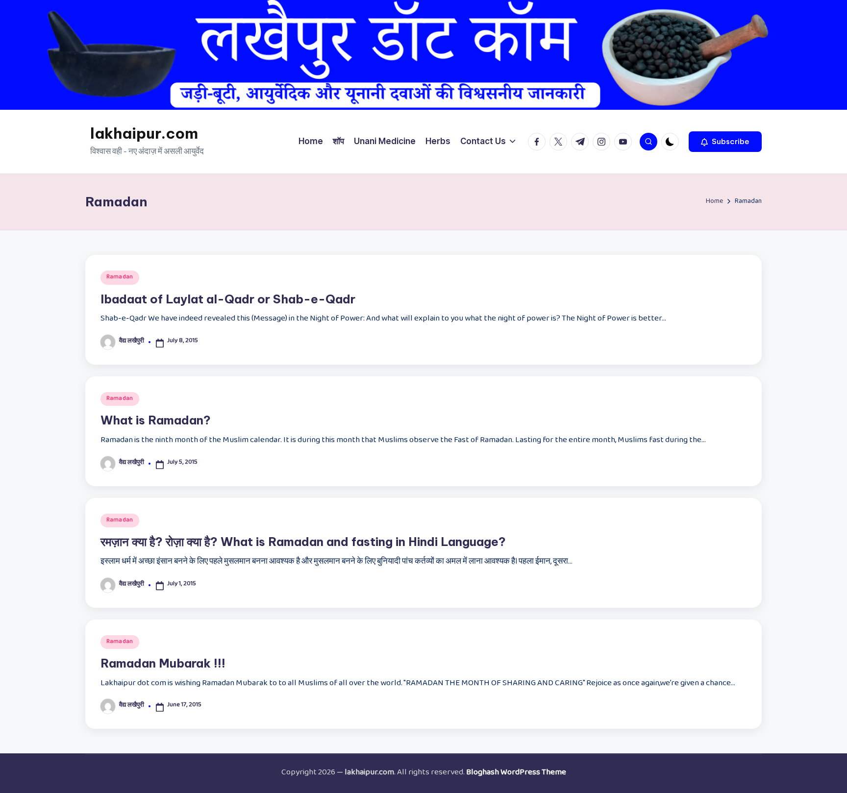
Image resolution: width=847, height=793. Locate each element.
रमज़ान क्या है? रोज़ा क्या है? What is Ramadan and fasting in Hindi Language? (303, 541)
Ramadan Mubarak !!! (162, 663)
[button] (725, 141)
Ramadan (119, 277)
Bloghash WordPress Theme (516, 773)
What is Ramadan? (155, 420)
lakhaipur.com (144, 133)
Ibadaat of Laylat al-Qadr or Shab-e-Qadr (227, 299)
